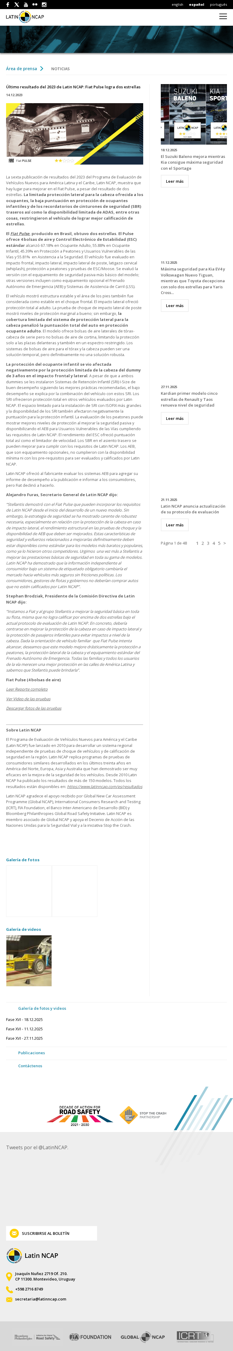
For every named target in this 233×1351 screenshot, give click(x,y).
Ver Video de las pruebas (28, 699)
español (196, 4)
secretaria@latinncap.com (40, 1299)
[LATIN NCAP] (28, 17)
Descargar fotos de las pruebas (33, 708)
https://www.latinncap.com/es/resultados (104, 786)
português (218, 4)
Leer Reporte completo (27, 689)
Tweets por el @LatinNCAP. (37, 1147)
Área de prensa (21, 68)
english (177, 4)
